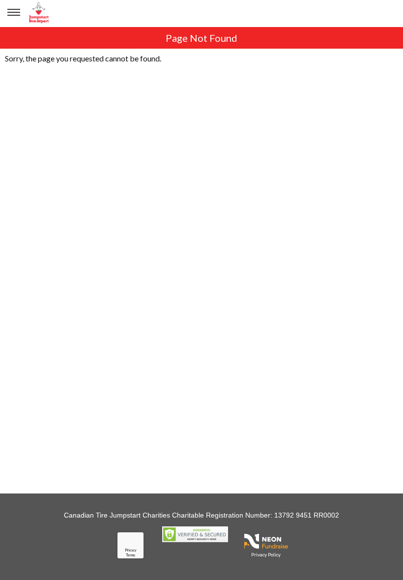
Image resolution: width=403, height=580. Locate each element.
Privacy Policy (266, 554)
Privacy (131, 550)
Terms (130, 555)
